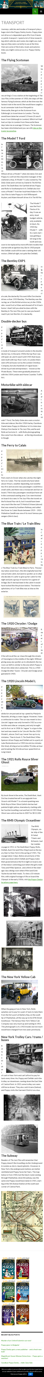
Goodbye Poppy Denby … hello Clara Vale (17, 1363)
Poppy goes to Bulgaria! (10, 1345)
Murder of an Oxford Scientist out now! (16, 1340)
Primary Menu (41, 11)
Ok (30, 1374)
